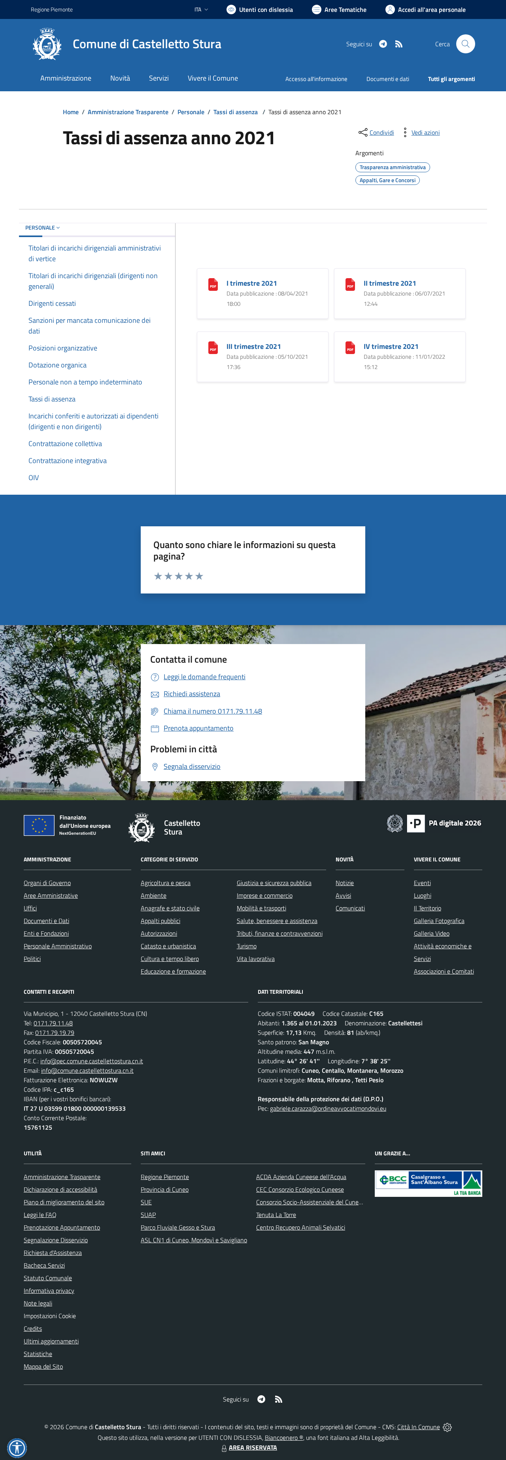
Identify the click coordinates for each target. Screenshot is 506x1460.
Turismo (247, 946)
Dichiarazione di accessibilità (60, 1189)
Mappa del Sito (43, 1366)
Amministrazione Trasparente (128, 112)
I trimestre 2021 (252, 283)
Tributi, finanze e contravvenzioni (280, 933)
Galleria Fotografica (439, 920)
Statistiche (38, 1353)
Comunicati (350, 908)
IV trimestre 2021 (391, 346)
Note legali (38, 1303)
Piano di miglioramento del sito (64, 1202)
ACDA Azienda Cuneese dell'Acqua (301, 1176)
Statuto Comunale (48, 1278)
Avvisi (343, 895)
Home (71, 112)
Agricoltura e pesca (166, 882)
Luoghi (422, 895)
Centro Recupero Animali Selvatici (300, 1227)
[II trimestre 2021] (350, 284)
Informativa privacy (49, 1290)
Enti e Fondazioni (46, 933)
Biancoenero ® (284, 1437)
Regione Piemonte (52, 9)
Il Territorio (427, 908)
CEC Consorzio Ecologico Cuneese (300, 1189)
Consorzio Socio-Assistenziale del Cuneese (312, 1202)
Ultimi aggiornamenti (51, 1341)
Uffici (30, 908)
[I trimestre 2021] (213, 284)
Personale (190, 112)
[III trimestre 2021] (213, 347)
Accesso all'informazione (316, 78)
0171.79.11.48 (53, 1023)
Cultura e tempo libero (170, 958)
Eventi (422, 882)
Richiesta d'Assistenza (53, 1252)
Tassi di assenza (236, 112)
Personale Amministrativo (58, 946)
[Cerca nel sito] (465, 43)
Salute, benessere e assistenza (277, 920)
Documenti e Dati (46, 920)
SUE (146, 1202)
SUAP (148, 1214)
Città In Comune (418, 1427)
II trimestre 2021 (390, 283)
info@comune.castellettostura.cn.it (87, 1070)
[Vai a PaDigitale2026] (434, 823)
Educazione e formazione (173, 971)
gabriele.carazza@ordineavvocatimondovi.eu (328, 1108)
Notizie (345, 882)
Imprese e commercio (265, 895)
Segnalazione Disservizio (56, 1240)
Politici (32, 958)
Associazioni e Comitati (444, 971)
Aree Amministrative (51, 895)
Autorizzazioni (159, 933)
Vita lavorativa (256, 958)
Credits (33, 1328)
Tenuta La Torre (276, 1214)
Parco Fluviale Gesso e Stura (178, 1227)
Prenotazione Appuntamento (62, 1227)
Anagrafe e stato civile (170, 908)
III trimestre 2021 (254, 346)
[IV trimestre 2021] (350, 347)
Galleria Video (431, 933)
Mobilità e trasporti (261, 908)
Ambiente (153, 895)
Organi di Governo (47, 882)
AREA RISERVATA (253, 1447)
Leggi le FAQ (40, 1214)
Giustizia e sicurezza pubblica (274, 882)
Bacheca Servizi (44, 1265)
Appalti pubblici (160, 920)
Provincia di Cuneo (165, 1189)
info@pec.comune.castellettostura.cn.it (91, 1061)
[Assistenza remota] (447, 1427)
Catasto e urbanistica (168, 946)
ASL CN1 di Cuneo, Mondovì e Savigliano (194, 1240)
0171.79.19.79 (54, 1032)
